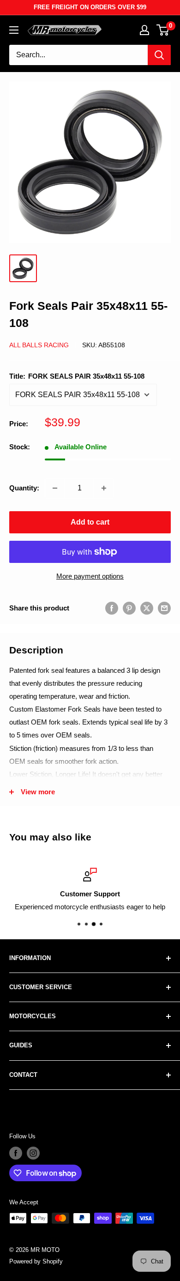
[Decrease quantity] (55, 488)
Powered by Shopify (36, 1261)
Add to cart (90, 522)
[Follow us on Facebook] (15, 1153)
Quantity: (24, 488)
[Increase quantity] (104, 488)
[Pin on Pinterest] (129, 608)
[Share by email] (164, 608)
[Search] (159, 55)
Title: (76, 376)
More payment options (90, 576)
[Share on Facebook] (111, 608)
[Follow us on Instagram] (33, 1153)
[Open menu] (13, 30)
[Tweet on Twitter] (146, 608)
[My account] (144, 30)
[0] (163, 30)
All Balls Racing (39, 345)
